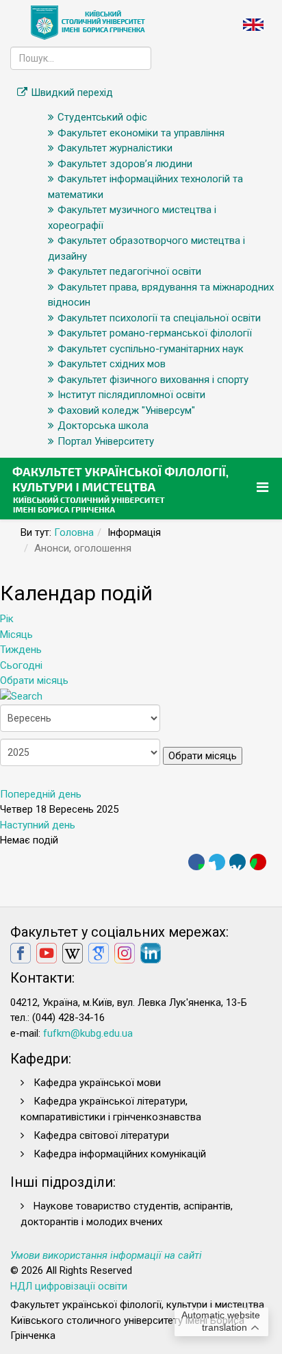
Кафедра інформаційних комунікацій (120, 1154)
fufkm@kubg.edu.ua (88, 1033)
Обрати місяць (34, 680)
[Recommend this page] (258, 862)
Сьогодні (21, 665)
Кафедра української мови (97, 1082)
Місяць (16, 634)
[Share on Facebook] (196, 862)
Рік (7, 619)
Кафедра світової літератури (101, 1135)
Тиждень (21, 649)
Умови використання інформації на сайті (106, 1255)
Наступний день (37, 825)
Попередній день (40, 794)
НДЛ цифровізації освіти (68, 1286)
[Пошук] (21, 696)
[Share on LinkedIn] (237, 862)
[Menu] (264, 487)
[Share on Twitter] (217, 862)
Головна (74, 532)
